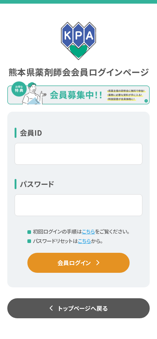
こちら (88, 231)
